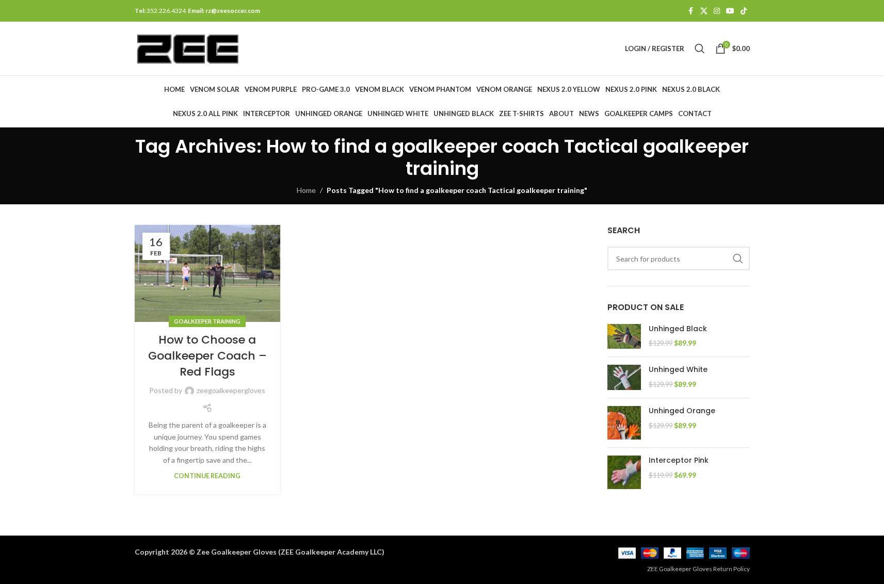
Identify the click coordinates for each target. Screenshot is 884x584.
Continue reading (207, 476)
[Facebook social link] (691, 11)
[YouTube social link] (730, 11)
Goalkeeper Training (207, 321)
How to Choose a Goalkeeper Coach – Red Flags (207, 356)
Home (306, 190)
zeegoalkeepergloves (231, 390)
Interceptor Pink (679, 460)
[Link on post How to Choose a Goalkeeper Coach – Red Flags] (207, 273)
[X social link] (704, 11)
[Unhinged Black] (624, 336)
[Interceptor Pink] (624, 472)
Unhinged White (678, 370)
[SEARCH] (738, 258)
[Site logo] (188, 47)
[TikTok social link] (743, 11)
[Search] (699, 48)
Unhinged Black (678, 329)
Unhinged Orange (682, 411)
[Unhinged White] (624, 377)
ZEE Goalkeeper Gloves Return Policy (698, 569)
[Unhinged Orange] (624, 423)
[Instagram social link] (717, 11)
